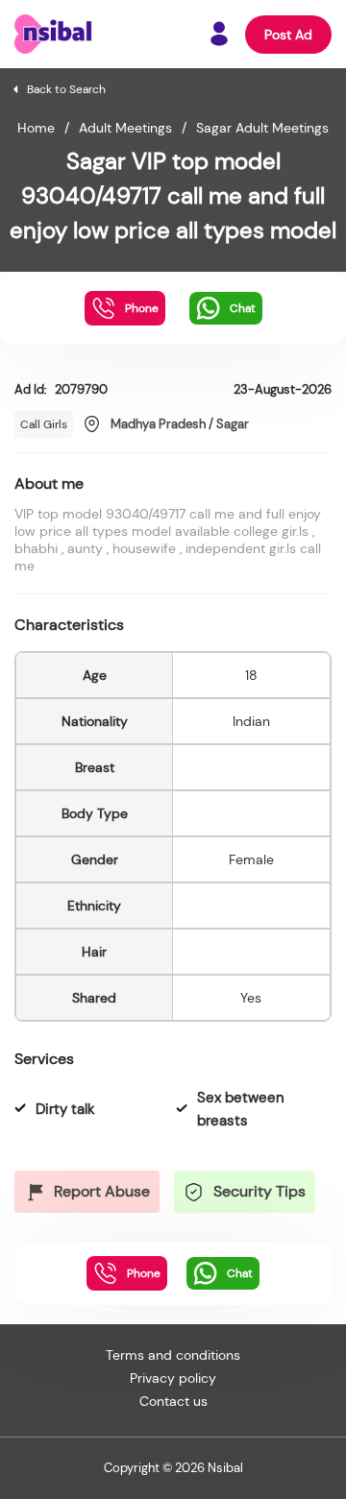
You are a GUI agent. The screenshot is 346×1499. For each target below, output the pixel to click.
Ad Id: (61, 389)
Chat (243, 308)
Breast (94, 767)
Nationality (95, 721)
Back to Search (66, 89)
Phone (142, 308)
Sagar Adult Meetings (262, 127)
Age (95, 675)
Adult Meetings (125, 127)
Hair (94, 951)
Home (36, 127)
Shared (94, 997)
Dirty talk (65, 1109)
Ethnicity (94, 905)
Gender (94, 859)
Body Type (95, 813)
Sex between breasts (240, 1109)
